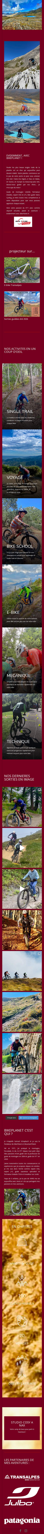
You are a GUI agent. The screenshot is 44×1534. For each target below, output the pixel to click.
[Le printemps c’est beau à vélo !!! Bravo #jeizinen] (22, 807)
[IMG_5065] (22, 1215)
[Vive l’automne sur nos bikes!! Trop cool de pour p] (22, 1012)
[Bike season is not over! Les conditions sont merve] (22, 930)
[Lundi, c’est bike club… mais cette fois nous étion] (22, 848)
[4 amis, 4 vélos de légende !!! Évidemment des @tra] (22, 1094)
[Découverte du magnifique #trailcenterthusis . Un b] (22, 889)
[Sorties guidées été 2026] (22, 304)
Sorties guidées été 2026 (16, 319)
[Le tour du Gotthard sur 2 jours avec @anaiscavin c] (22, 1053)
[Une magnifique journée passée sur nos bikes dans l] (22, 971)
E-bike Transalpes (13, 285)
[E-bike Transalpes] (22, 270)
